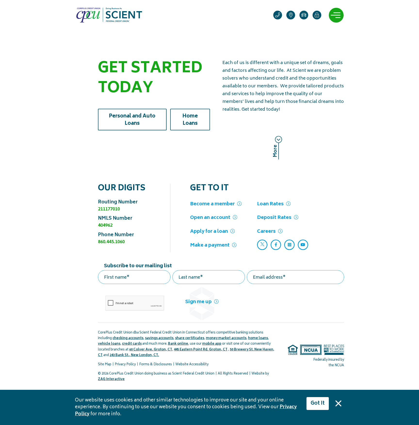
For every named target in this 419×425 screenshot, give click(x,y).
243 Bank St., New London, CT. (134, 355)
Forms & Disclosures (155, 364)
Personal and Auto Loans (137, 120)
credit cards (132, 344)
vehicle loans (109, 344)
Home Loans (196, 120)
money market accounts (226, 338)
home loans (258, 338)
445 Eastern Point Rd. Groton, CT (200, 350)
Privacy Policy (125, 364)
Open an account (210, 218)
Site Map (104, 364)
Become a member (212, 204)
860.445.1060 (111, 242)
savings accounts (159, 338)
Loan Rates (270, 204)
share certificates (189, 338)
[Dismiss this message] (338, 403)
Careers (266, 232)
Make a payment (210, 246)
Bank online (178, 344)
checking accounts (128, 338)
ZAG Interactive (111, 379)
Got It (318, 403)
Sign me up (198, 302)
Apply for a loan (209, 232)
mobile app (211, 344)
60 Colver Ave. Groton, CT (150, 350)
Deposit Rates (274, 218)
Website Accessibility (192, 364)
